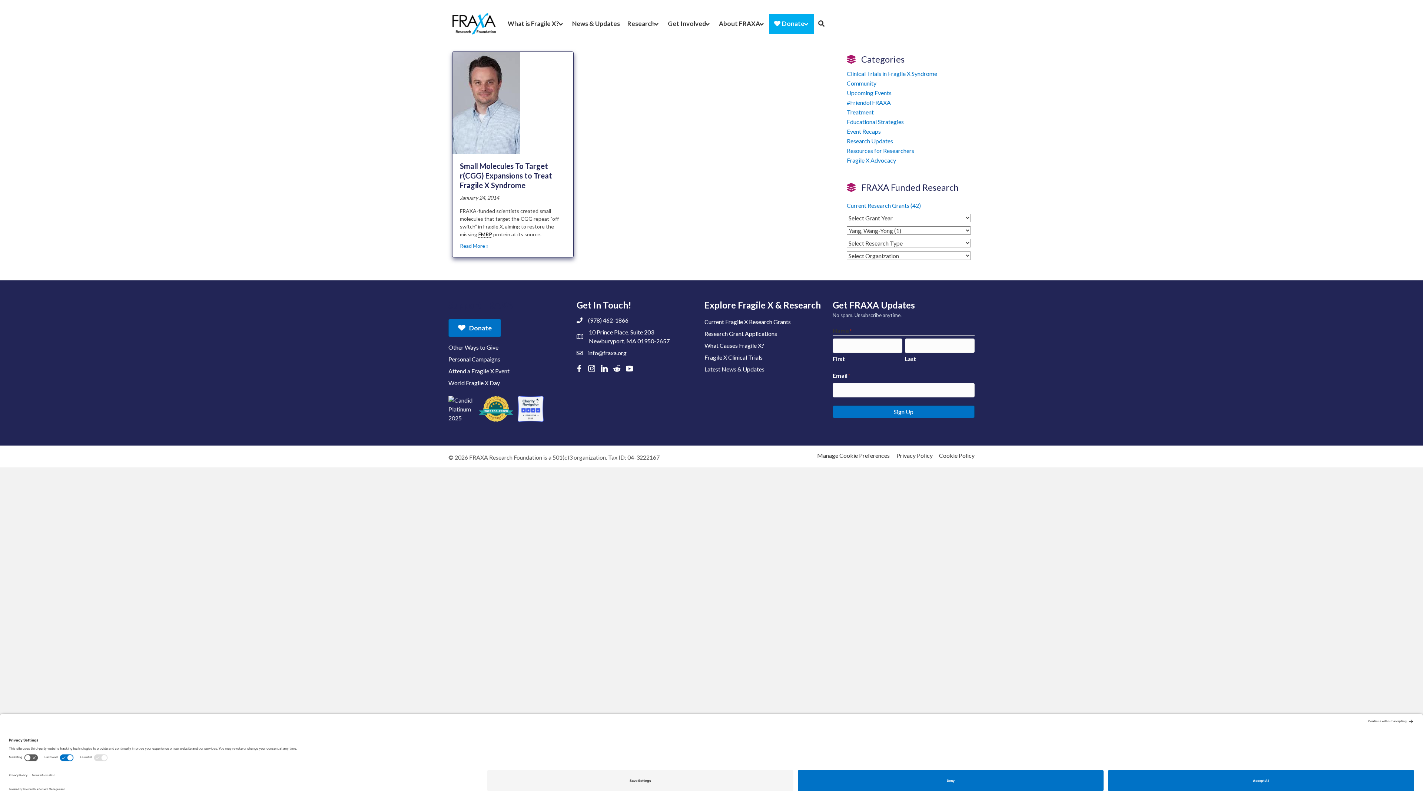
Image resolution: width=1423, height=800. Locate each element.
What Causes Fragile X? (734, 345)
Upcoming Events (869, 92)
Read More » (474, 246)
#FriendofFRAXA (869, 102)
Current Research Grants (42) (884, 205)
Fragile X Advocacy (871, 160)
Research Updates (870, 140)
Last (910, 359)
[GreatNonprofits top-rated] (496, 409)
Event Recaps (864, 131)
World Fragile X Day (474, 382)
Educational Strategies (875, 121)
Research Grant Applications (740, 333)
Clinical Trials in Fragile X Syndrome (892, 73)
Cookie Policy (957, 455)
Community (861, 83)
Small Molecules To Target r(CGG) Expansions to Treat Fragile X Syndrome (506, 175)
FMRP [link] (485, 234)
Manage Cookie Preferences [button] (853, 455)
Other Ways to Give (473, 347)
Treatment (860, 112)
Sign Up (903, 411)
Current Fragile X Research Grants (747, 321)
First (839, 359)
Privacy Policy (914, 455)
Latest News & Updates (734, 369)
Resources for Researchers (880, 150)
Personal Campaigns (474, 359)
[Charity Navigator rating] (531, 409)
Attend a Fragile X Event (479, 370)
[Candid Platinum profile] (461, 409)
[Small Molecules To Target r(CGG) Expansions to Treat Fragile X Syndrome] (486, 102)
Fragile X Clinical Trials (733, 357)
